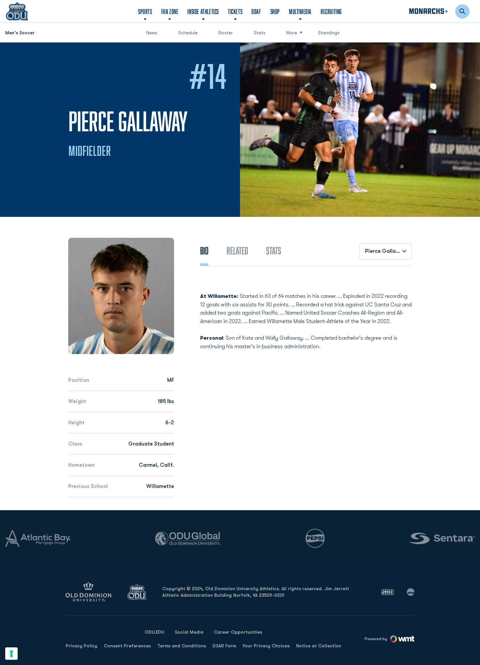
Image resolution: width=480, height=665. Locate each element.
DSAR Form (224, 645)
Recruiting (331, 11)
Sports (145, 11)
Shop (275, 11)
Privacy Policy (81, 645)
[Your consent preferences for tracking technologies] (11, 653)
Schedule (188, 32)
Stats (259, 32)
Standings (329, 32)
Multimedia (300, 11)
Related (237, 250)
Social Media (189, 632)
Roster (225, 32)
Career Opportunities (238, 632)
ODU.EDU (154, 632)
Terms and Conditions (181, 645)
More (291, 32)
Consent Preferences (127, 645)
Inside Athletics (203, 11)
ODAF (256, 11)
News (151, 32)
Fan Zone (170, 11)
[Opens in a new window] (387, 592)
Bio (204, 250)
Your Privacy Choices (266, 645)
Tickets (235, 11)
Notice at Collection (318, 645)
